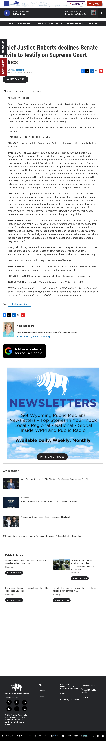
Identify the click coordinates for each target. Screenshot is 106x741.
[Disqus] (53, 641)
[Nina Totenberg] (8, 329)
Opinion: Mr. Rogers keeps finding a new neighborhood (45, 517)
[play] (7, 12)
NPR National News (20, 304)
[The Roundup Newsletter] (53, 413)
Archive (85, 697)
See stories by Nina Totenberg (33, 336)
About (41, 685)
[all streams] (102, 13)
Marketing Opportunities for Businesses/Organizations (69, 686)
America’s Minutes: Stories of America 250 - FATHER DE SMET (49, 501)
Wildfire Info (3, 67)
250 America (26, 498)
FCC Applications (89, 685)
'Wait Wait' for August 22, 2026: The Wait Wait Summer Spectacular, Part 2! (54, 479)
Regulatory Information (69, 700)
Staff (62, 694)
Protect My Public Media (89, 691)
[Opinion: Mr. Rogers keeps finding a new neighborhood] (11, 521)
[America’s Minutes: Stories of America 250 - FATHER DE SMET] (11, 502)
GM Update (3, 46)
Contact (42, 691)
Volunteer (77, 3)
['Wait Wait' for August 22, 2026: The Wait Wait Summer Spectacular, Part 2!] (11, 483)
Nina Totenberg (17, 69)
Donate (96, 4)
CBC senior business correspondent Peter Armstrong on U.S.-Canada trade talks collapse (43, 536)
